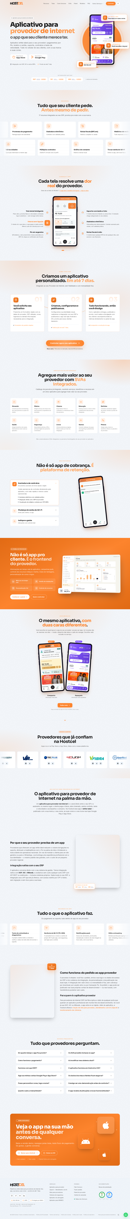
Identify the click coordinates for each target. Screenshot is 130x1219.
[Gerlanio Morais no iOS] (92, 763)
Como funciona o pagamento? (30, 1060)
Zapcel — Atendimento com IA (58, 1189)
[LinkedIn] (24, 1195)
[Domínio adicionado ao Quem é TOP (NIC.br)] (102, 1196)
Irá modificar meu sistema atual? (81, 1060)
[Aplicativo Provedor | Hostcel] (16, 3)
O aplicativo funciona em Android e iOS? (84, 1068)
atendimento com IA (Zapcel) (107, 1008)
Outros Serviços (97, 3)
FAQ (89, 3)
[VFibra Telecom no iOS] (21, 763)
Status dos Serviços (80, 1199)
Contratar (111, 3)
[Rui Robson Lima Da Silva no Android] (65, 763)
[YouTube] (19, 1195)
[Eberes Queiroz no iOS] (115, 763)
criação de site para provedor (83, 1008)
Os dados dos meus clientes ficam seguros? (85, 1076)
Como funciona (61, 3)
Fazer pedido (78, 1189)
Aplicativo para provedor (57, 1187)
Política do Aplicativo (89, 1214)
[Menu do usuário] (118, 3)
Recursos (46, 3)
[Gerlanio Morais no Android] (88, 763)
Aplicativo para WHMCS (56, 1200)
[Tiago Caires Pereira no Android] (42, 763)
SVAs (69, 3)
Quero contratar (39, 597)
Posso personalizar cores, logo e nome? (33, 1083)
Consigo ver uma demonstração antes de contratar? (88, 1083)
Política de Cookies (66, 1214)
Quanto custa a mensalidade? (29, 1091)
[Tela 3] (64, 250)
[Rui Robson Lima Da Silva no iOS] (69, 763)
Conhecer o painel (18, 597)
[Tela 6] (68, 250)
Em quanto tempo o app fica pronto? (32, 1053)
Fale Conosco (78, 1187)
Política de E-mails (77, 1214)
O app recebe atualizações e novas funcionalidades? (89, 1091)
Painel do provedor (80, 1192)
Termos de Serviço (55, 1214)
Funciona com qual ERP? (27, 1068)
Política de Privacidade (42, 1214)
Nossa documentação (105, 1187)
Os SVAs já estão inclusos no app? (81, 1053)
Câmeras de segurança (56, 1195)
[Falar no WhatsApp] (126, 1215)
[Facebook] (15, 1195)
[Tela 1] (61, 250)
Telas (53, 3)
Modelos (82, 3)
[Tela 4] (65, 250)
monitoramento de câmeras (70, 1010)
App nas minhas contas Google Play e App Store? (37, 1076)
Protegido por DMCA (37, 1200)
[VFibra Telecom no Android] (17, 763)
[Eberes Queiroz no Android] (111, 763)
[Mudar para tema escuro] (118, 1214)
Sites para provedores (56, 1192)
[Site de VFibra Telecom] (25, 763)
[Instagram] (11, 1195)
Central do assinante (80, 1195)
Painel (75, 3)
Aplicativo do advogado (57, 1197)
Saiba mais (64, 705)
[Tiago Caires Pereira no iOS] (46, 763)
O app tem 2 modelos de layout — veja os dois (74, 190)
